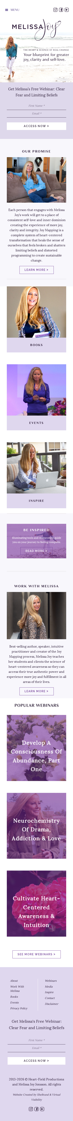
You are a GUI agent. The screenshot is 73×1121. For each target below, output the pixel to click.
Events (14, 1002)
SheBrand (43, 1094)
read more (36, 551)
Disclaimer (51, 1004)
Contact (50, 998)
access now (36, 126)
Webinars (50, 980)
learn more (37, 269)
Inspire (49, 992)
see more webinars (37, 954)
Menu (15, 10)
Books (14, 996)
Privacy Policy (18, 1008)
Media (49, 986)
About (14, 980)
